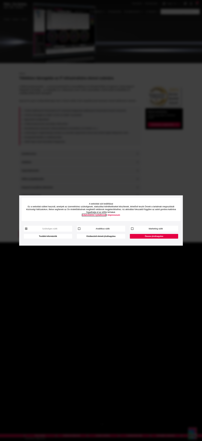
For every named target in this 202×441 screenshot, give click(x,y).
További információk (48, 236)
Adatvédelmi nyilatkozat (94, 215)
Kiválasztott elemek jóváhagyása (101, 236)
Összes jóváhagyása (154, 236)
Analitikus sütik (103, 229)
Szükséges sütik (49, 229)
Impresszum (114, 215)
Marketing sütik (156, 229)
